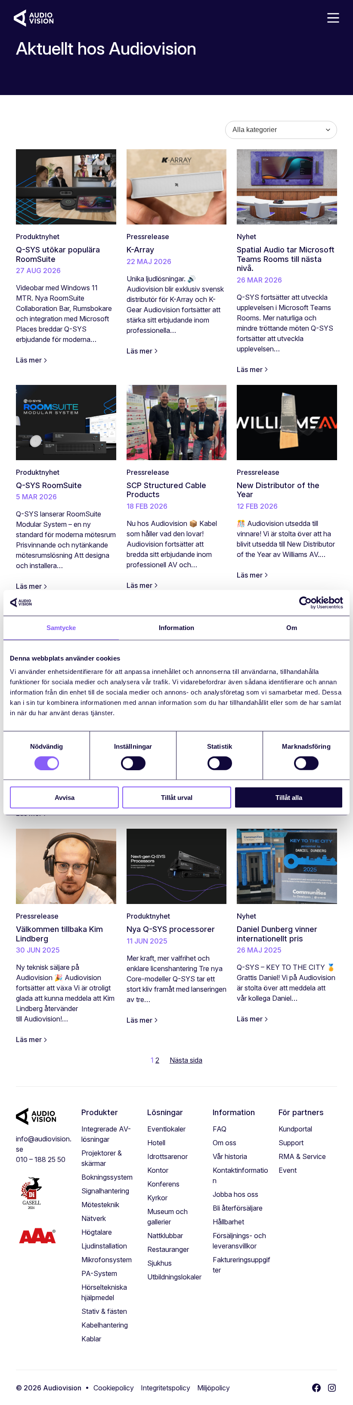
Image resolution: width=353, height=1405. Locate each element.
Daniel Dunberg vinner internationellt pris (277, 934)
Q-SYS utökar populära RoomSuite (58, 254)
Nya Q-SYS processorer (171, 929)
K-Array (140, 249)
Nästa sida (186, 1060)
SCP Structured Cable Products (166, 490)
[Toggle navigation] (332, 18)
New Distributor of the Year (278, 490)
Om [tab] (291, 627)
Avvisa (64, 797)
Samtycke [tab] (61, 627)
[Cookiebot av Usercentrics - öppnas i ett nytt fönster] (305, 602)
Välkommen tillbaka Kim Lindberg (59, 934)
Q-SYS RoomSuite (49, 485)
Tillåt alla (289, 797)
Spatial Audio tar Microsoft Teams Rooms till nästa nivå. (285, 259)
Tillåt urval (176, 797)
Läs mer (29, 360)
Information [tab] (176, 627)
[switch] (133, 763)
